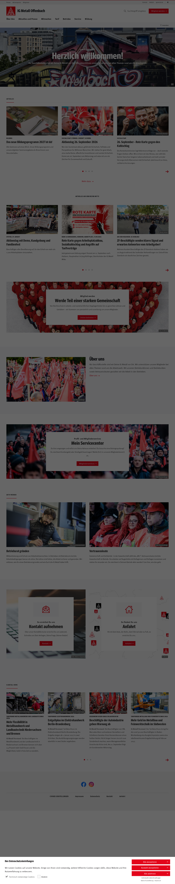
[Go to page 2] (86, 171)
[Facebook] (83, 784)
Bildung (88, 18)
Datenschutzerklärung (147, 880)
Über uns (93, 375)
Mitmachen (46, 18)
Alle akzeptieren (150, 861)
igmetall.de (159, 2)
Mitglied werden (158, 11)
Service (77, 18)
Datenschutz (95, 796)
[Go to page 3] (89, 171)
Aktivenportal (17, 2)
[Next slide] (167, 171)
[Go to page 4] (92, 171)
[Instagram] (91, 784)
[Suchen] (125, 11)
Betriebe (67, 18)
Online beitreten (87, 317)
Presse (8, 2)
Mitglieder (26, 2)
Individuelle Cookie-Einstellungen (151, 878)
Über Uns (10, 18)
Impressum (79, 796)
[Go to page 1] (82, 171)
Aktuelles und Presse (27, 18)
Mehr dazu (86, 181)
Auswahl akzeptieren (150, 867)
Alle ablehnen (150, 873)
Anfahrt (151, 2)
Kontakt (144, 2)
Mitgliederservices (87, 463)
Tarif (57, 18)
